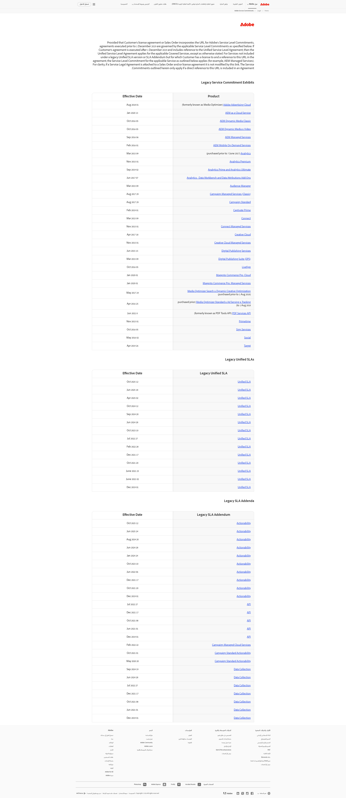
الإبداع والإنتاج (227, 746)
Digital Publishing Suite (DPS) (234, 259)
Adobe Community (146, 743)
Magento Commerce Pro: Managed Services (227, 283)
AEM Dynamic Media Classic (235, 121)
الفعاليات (111, 746)
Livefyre (246, 267)
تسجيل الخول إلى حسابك (107, 735)
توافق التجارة (224, 4)
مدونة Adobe (109, 775)
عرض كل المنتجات (265, 765)
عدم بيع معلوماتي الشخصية (94, 793)
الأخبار (111, 750)
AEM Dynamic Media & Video (235, 129)
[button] (94, 4)
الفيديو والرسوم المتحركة (264, 746)
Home (267, 11)
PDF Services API (241, 313)
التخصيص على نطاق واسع (224, 735)
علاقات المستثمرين (108, 757)
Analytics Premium (240, 161)
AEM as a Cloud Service (238, 113)
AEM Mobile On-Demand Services (232, 145)
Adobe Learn (148, 746)
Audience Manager (240, 186)
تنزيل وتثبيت (149, 739)
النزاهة (111, 768)
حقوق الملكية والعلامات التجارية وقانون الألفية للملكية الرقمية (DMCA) (193, 4)
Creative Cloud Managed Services (232, 243)
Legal (259, 11)
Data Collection (242, 669)
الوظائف (111, 743)
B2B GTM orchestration (223, 750)
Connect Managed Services (236, 226)
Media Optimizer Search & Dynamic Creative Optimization (219, 291)
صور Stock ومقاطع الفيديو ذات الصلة (260, 761)
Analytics (246, 153)
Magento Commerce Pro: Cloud (233, 275)
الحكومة (190, 743)
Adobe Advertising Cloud (237, 105)
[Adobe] (264, 4)
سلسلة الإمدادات (109, 761)
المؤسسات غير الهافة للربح (185, 739)
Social (247, 338)
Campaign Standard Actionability (233, 653)
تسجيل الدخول (84, 4)
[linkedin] (238, 793)
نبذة (112, 739)
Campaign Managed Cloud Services (231, 645)
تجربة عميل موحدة (226, 743)
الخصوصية (124, 4)
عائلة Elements (265, 757)
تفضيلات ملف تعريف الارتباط (110, 793)
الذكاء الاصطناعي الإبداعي (263, 735)
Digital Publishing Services (236, 251)
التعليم (190, 735)
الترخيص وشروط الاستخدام (141, 4)
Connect (246, 218)
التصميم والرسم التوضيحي (263, 743)
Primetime (245, 321)
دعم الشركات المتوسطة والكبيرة (145, 750)
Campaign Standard (240, 202)
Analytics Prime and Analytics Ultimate (229, 170)
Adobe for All (109, 772)
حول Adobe (253, 4)
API (249, 604)
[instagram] (247, 793)
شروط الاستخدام (123, 793)
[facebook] (252, 793)
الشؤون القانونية (238, 4)
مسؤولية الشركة (109, 754)
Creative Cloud (243, 235)
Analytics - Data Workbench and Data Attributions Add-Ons (219, 178)
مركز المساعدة (149, 735)
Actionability (244, 523)
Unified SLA (244, 382)
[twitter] (242, 793)
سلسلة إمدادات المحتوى (225, 739)
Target (247, 346)
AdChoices (79, 793)
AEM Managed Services (238, 137)
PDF (269, 750)
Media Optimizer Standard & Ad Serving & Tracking (223, 302)
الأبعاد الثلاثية (267, 754)
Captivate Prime (242, 210)
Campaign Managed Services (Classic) (230, 194)
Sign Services (243, 329)
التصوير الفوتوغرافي (265, 739)
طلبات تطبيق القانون (160, 4)
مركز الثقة (111, 765)
